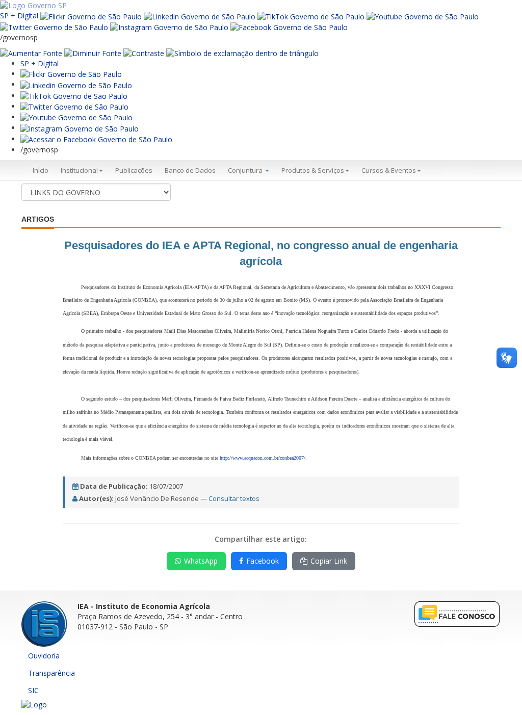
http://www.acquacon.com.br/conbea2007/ (262, 458)
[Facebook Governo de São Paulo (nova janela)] (289, 27)
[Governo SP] (33, 5)
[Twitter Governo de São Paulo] (74, 106)
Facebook (262, 561)
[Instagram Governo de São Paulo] (169, 27)
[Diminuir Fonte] (92, 53)
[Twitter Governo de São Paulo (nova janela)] (54, 27)
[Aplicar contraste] (143, 53)
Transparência (51, 673)
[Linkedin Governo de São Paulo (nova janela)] (199, 15)
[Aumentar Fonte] (31, 53)
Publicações (133, 170)
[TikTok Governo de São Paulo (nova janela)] (310, 15)
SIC (33, 690)
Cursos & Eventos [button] (388, 170)
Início (40, 170)
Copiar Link (328, 561)
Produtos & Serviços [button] (312, 170)
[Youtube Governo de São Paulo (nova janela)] (423, 15)
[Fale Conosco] (457, 613)
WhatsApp (201, 561)
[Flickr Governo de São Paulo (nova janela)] (91, 15)
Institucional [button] (79, 170)
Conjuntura (246, 170)
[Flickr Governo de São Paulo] (71, 73)
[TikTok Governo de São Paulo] (73, 95)
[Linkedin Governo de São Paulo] (76, 84)
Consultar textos (233, 498)
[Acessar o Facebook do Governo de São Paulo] (96, 139)
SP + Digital (19, 15)
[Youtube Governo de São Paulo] (76, 117)
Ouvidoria (44, 655)
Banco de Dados (190, 170)
